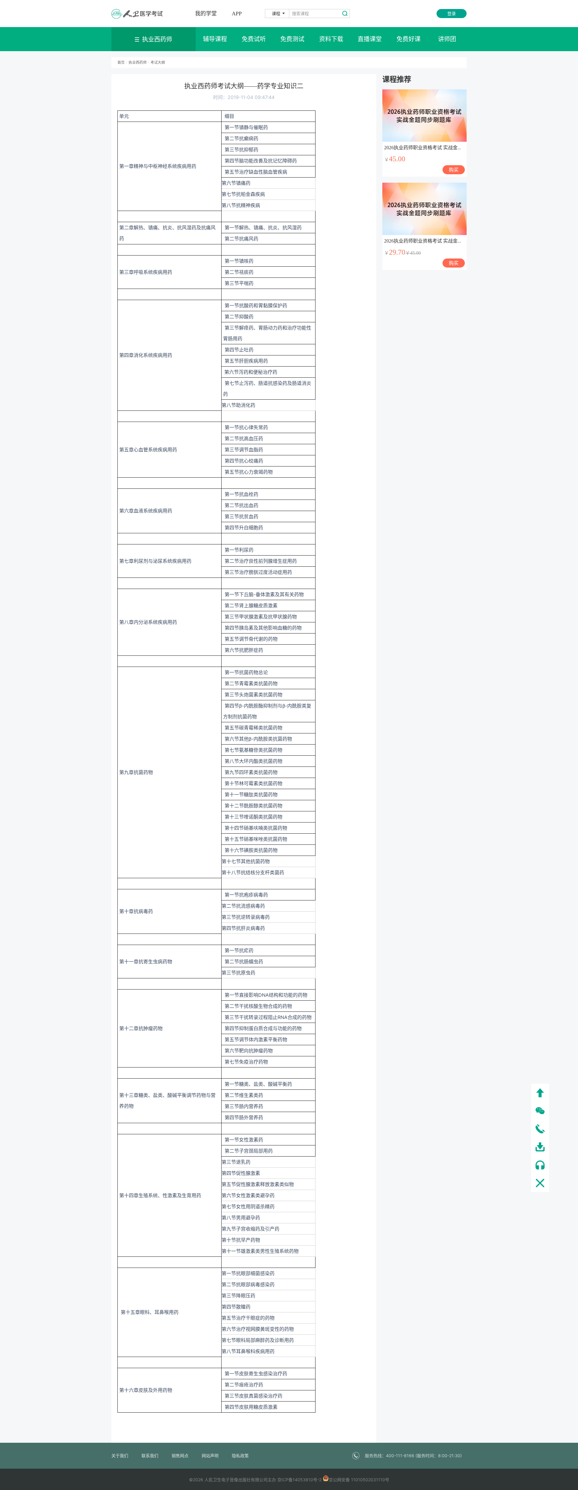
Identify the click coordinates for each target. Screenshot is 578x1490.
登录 (451, 13)
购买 (453, 170)
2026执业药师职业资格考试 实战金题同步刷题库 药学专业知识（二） (457, 147)
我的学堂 (206, 14)
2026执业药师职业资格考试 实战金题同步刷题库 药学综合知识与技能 (457, 240)
